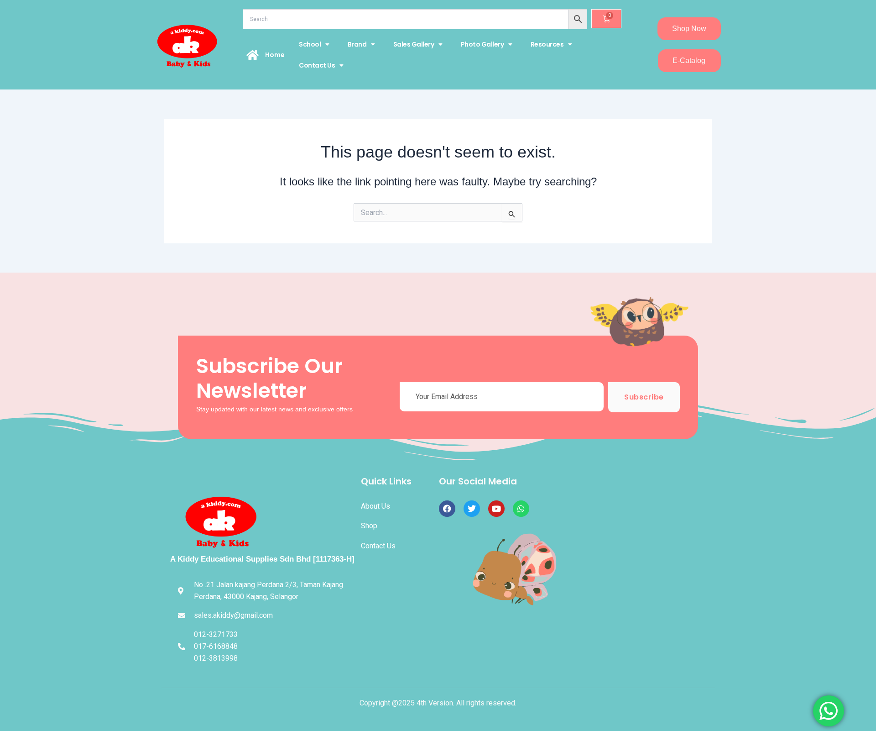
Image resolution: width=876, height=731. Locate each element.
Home (275, 54)
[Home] (252, 54)
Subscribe (644, 397)
